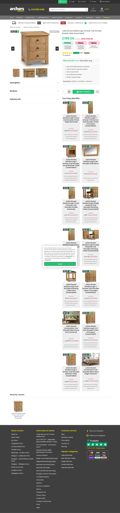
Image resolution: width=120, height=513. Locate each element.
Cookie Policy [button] (69, 256)
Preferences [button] (48, 259)
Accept (60, 264)
